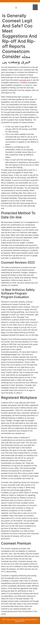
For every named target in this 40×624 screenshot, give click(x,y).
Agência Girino (20, 621)
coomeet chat (24, 80)
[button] (35, 7)
